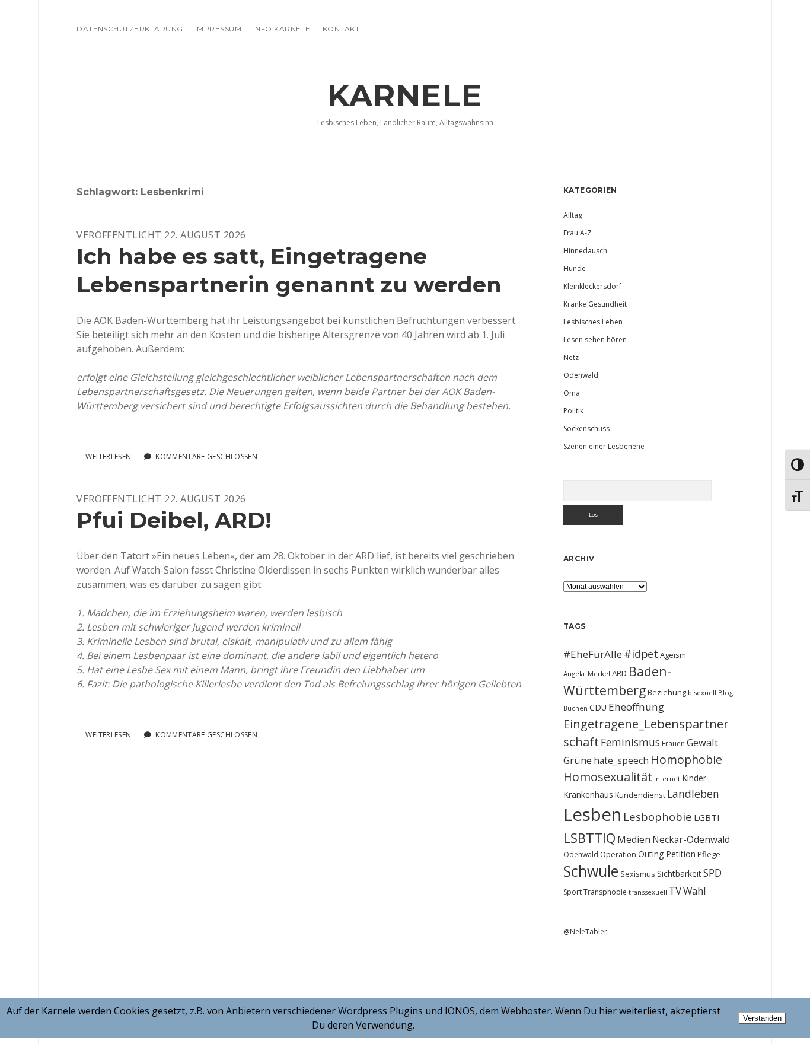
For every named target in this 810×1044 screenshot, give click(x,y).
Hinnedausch (585, 251)
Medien (633, 839)
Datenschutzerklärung (129, 28)
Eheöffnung (636, 707)
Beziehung (667, 692)
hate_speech (621, 760)
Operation (618, 854)
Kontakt (341, 28)
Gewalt (702, 742)
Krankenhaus (588, 794)
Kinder (694, 778)
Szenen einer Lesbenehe (604, 446)
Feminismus (630, 742)
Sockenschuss (586, 429)
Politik (573, 411)
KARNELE (405, 95)
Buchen (575, 708)
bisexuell (702, 692)
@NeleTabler (585, 932)
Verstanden (762, 1018)
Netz (571, 357)
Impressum (218, 28)
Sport (572, 892)
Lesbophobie (657, 816)
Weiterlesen (108, 456)
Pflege (708, 854)
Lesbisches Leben (593, 322)
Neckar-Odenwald (691, 839)
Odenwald (580, 375)
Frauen (673, 744)
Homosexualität (607, 777)
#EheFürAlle (592, 654)
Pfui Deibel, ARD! (174, 520)
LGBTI (707, 817)
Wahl (694, 890)
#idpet (641, 654)
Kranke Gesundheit (595, 304)
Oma (571, 393)
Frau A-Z (577, 233)
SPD (712, 872)
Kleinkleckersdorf (592, 286)
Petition (681, 854)
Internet (667, 778)
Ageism (673, 655)
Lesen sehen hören (595, 340)
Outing (651, 854)
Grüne (577, 760)
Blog (725, 692)
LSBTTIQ (589, 837)
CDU (598, 707)
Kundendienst (640, 795)
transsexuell (648, 891)
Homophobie (686, 760)
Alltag (572, 215)
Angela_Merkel (586, 673)
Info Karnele (282, 28)
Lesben (592, 814)
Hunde (574, 268)
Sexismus (637, 873)
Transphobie (605, 892)
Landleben (693, 794)
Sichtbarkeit (679, 873)
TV (675, 890)
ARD (619, 673)
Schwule (590, 871)
